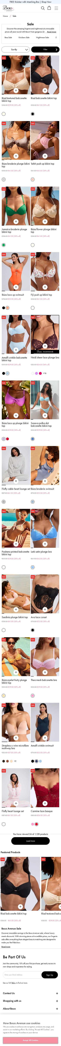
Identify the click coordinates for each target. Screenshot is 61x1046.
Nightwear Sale (42, 37)
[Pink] (32, 179)
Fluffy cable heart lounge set (16, 488)
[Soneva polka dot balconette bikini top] (45, 415)
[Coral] (7, 308)
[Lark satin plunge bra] (45, 544)
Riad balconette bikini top (44, 98)
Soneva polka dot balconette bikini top (41, 424)
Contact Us (9, 993)
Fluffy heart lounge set (13, 811)
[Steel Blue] (32, 502)
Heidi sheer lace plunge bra (45, 357)
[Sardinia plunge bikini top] (16, 609)
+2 (15, 761)
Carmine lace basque (42, 811)
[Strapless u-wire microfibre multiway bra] (16, 738)
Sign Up (49, 975)
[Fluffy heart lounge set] (16, 803)
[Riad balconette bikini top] (45, 90)
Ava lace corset (39, 617)
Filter (45, 49)
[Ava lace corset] (45, 609)
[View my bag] (49, 9)
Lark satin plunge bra (41, 551)
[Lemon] (3, 696)
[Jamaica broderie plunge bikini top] (16, 221)
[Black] (32, 114)
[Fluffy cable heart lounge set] (16, 481)
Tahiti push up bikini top (42, 163)
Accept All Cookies (30, 1040)
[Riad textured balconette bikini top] (16, 90)
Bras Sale (8, 37)
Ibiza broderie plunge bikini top (16, 165)
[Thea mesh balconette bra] (45, 672)
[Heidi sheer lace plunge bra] (45, 346)
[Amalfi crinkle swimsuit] (45, 738)
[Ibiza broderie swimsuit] (45, 481)
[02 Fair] (11, 761)
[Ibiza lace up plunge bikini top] (16, 415)
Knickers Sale (24, 37)
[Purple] (3, 439)
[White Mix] (3, 630)
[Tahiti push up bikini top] (45, 156)
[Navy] (36, 761)
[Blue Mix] (32, 439)
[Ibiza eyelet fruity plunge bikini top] (16, 672)
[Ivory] (32, 373)
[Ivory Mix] (32, 308)
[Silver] (3, 179)
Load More (30, 841)
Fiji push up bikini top (41, 294)
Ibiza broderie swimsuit (42, 488)
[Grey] (3, 502)
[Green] (3, 245)
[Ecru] (3, 114)
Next (58, 884)
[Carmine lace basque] (45, 803)
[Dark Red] (7, 439)
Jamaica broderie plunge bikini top (14, 230)
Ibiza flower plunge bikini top (43, 230)
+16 (44, 373)
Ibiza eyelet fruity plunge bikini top (14, 681)
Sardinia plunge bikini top (15, 617)
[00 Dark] (3, 761)
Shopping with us (12, 1000)
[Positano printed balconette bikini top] (16, 544)
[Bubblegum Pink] (32, 696)
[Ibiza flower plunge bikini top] (45, 221)
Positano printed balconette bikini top (15, 553)
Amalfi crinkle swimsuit (42, 745)
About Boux (9, 1008)
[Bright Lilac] (36, 373)
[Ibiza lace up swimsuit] (16, 287)
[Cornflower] (32, 567)
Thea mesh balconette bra (44, 680)
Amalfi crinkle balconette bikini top (14, 359)
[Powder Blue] (7, 373)
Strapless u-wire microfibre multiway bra (15, 747)
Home (5, 16)
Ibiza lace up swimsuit (13, 294)
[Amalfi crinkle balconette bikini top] (16, 350)
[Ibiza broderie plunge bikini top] (16, 156)
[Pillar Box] (36, 824)
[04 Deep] (7, 761)
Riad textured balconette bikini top (14, 99)
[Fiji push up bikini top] (45, 287)
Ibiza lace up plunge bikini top (15, 424)
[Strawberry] (40, 373)
